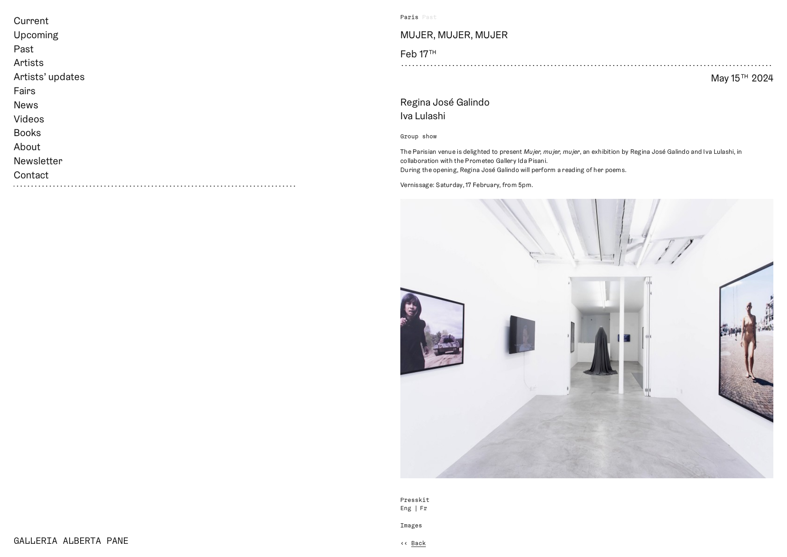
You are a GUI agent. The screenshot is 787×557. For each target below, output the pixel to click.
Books (27, 132)
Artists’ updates (49, 76)
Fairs (25, 90)
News (26, 104)
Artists (29, 62)
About (27, 146)
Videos (29, 118)
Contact (31, 174)
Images (411, 526)
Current (31, 20)
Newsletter (38, 160)
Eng (405, 508)
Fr (423, 508)
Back (418, 544)
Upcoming (36, 34)
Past (24, 48)
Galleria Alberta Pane (71, 541)
